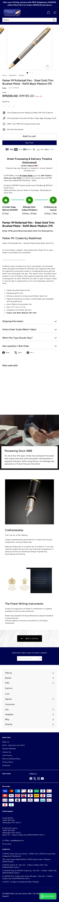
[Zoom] (47, 66)
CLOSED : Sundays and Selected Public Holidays (20, 882)
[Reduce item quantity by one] (4, 106)
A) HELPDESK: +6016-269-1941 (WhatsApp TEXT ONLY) (11, 820)
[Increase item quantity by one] (13, 106)
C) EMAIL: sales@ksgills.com (13, 840)
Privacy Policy (7, 762)
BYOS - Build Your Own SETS (13, 745)
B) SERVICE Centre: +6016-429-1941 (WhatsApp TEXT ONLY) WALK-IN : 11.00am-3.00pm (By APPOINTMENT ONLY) (23, 831)
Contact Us (6, 752)
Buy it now (29, 143)
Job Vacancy (7, 755)
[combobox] (29, 20)
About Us (5, 742)
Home (4, 75)
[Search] (54, 20)
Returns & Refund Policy (11, 759)
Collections (13, 75)
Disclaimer (6, 765)
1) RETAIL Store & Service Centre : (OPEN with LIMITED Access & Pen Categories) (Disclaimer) (29, 855)
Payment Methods (9, 749)
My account (6, 844)
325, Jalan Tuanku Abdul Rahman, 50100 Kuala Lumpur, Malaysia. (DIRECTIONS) (26, 861)
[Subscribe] (40, 658)
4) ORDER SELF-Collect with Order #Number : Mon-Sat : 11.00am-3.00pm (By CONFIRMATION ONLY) (27, 877)
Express (21, 75)
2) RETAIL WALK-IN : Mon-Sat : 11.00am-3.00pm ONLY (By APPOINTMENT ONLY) (25, 866)
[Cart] (48, 13)
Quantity (6, 102)
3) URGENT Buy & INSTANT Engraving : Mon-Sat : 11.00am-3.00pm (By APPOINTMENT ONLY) (29, 872)
